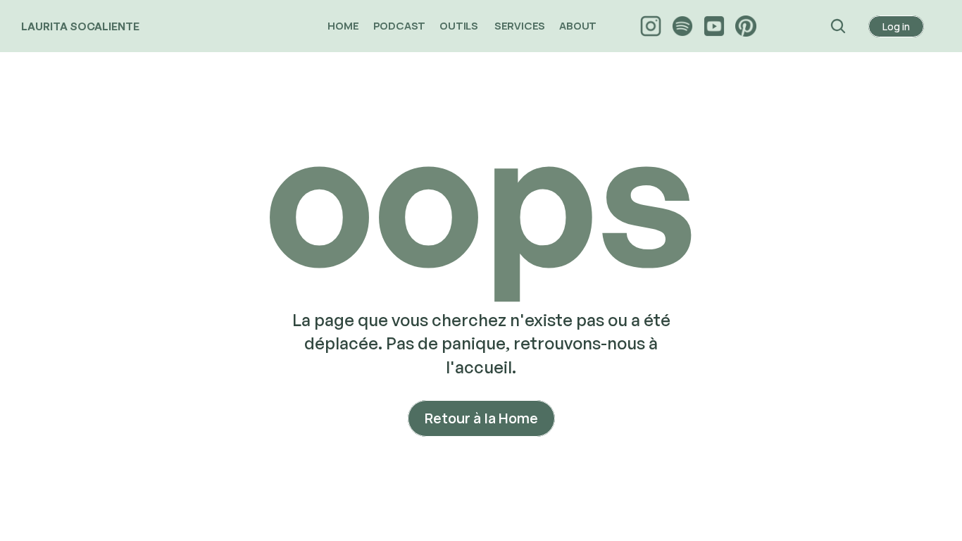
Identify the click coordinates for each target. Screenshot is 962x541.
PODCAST (399, 25)
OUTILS (459, 25)
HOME (342, 25)
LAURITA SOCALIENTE (80, 26)
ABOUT (579, 25)
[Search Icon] (838, 26)
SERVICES (519, 25)
